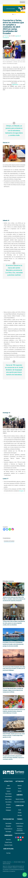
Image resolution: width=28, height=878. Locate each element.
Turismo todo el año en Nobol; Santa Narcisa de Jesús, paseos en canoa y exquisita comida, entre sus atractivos (14, 623)
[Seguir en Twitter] (20, 837)
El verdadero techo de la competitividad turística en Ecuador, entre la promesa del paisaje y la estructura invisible (13, 644)
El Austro (8, 804)
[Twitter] (7, 529)
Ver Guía (8, 853)
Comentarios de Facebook (9, 541)
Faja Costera (8, 793)
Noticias (20, 785)
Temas (19, 788)
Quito (8, 785)
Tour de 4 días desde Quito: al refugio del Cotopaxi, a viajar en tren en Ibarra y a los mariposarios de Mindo (13, 690)
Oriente (19, 812)
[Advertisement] (14, 107)
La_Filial (12, 862)
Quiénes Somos (19, 823)
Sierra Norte (8, 802)
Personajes (8, 831)
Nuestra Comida (19, 799)
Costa (19, 809)
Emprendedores (8, 828)
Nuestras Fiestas (8, 845)
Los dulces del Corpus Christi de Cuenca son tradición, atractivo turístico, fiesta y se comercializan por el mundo (14, 711)
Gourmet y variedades (19, 801)
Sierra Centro (8, 799)
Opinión (19, 791)
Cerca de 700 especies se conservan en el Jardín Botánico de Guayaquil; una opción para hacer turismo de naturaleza (14, 369)
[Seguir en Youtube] (23, 837)
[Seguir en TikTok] (21, 840)
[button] (4, 8)
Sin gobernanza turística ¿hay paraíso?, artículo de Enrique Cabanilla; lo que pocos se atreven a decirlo (13, 757)
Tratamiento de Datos (20, 833)
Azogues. (21, 490)
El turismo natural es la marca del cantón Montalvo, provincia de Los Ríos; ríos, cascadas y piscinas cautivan (14, 270)
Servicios (8, 839)
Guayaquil (8, 788)
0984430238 (15, 84)
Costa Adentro (8, 796)
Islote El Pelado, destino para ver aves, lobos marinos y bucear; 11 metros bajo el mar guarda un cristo (14, 735)
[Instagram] (12, 529)
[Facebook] (4, 529)
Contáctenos (20, 826)
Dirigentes (8, 826)
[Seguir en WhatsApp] (18, 840)
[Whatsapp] (10, 529)
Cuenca (8, 791)
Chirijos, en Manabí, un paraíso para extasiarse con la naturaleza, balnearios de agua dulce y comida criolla (14, 130)
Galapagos (8, 810)
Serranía (20, 815)
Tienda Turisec (8, 842)
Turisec (6, 35)
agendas (17, 35)
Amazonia (8, 807)
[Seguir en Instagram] (18, 837)
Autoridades (8, 823)
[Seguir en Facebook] (16, 837)
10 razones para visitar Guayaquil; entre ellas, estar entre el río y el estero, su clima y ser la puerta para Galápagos (14, 668)
